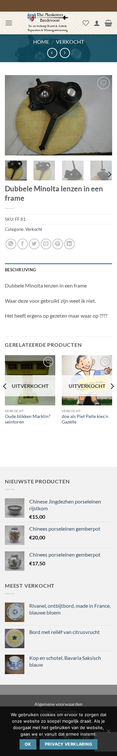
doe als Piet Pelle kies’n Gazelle (85, 419)
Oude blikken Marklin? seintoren (27, 419)
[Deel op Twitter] (34, 244)
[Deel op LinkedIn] (69, 244)
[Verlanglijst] (86, 23)
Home (41, 42)
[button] (9, 23)
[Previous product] (65, 53)
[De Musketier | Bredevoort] (48, 23)
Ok (28, 744)
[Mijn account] (97, 23)
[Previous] (15, 115)
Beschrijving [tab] (20, 269)
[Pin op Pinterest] (57, 244)
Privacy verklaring (68, 744)
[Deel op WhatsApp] (11, 244)
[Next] (102, 115)
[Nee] (108, 733)
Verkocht (70, 42)
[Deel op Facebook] (22, 244)
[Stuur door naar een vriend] (46, 244)
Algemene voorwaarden (58, 704)
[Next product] (52, 53)
